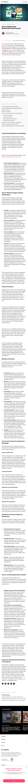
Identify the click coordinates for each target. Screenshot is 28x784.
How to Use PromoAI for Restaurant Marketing (12, 113)
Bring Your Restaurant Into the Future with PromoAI (13, 125)
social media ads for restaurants (13, 156)
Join (14, 780)
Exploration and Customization (10, 118)
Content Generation (7, 117)
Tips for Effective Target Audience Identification (12, 108)
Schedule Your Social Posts (9, 120)
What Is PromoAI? (6, 109)
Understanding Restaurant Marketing (10, 106)
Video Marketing (8, 24)
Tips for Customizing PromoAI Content (10, 124)
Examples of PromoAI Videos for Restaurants (11, 122)
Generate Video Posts (8, 115)
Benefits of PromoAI (6, 111)
